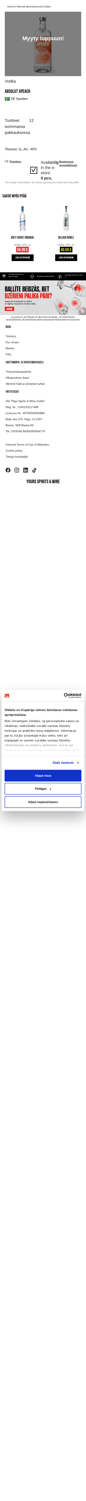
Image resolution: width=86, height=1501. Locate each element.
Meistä (10, 348)
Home (10, 6)
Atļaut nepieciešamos (43, 801)
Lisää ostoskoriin (22, 258)
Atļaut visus (43, 775)
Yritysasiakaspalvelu (18, 371)
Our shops (12, 342)
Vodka (47, 6)
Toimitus (11, 336)
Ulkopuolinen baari (17, 377)
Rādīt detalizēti (63, 762)
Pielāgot (40, 788)
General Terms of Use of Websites (27, 444)
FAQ (8, 354)
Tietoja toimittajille (17, 456)
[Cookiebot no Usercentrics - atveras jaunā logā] (63, 695)
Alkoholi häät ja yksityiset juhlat (25, 383)
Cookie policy (14, 450)
